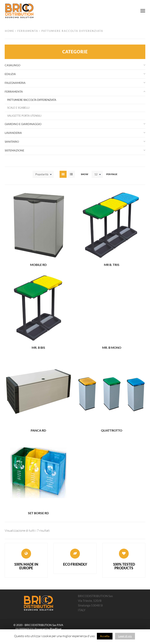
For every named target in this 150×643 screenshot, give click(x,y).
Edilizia (10, 74)
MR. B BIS (38, 347)
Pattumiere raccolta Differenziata (31, 99)
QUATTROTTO (111, 430)
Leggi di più (125, 636)
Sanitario (12, 141)
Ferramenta (27, 31)
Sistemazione (14, 150)
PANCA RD (38, 430)
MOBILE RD (38, 265)
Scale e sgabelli (18, 107)
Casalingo (12, 65)
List (71, 174)
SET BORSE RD (38, 513)
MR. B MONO (111, 347)
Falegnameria (15, 82)
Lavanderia (13, 132)
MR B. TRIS (111, 265)
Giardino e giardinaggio (23, 124)
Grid (63, 174)
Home (9, 31)
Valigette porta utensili (24, 115)
